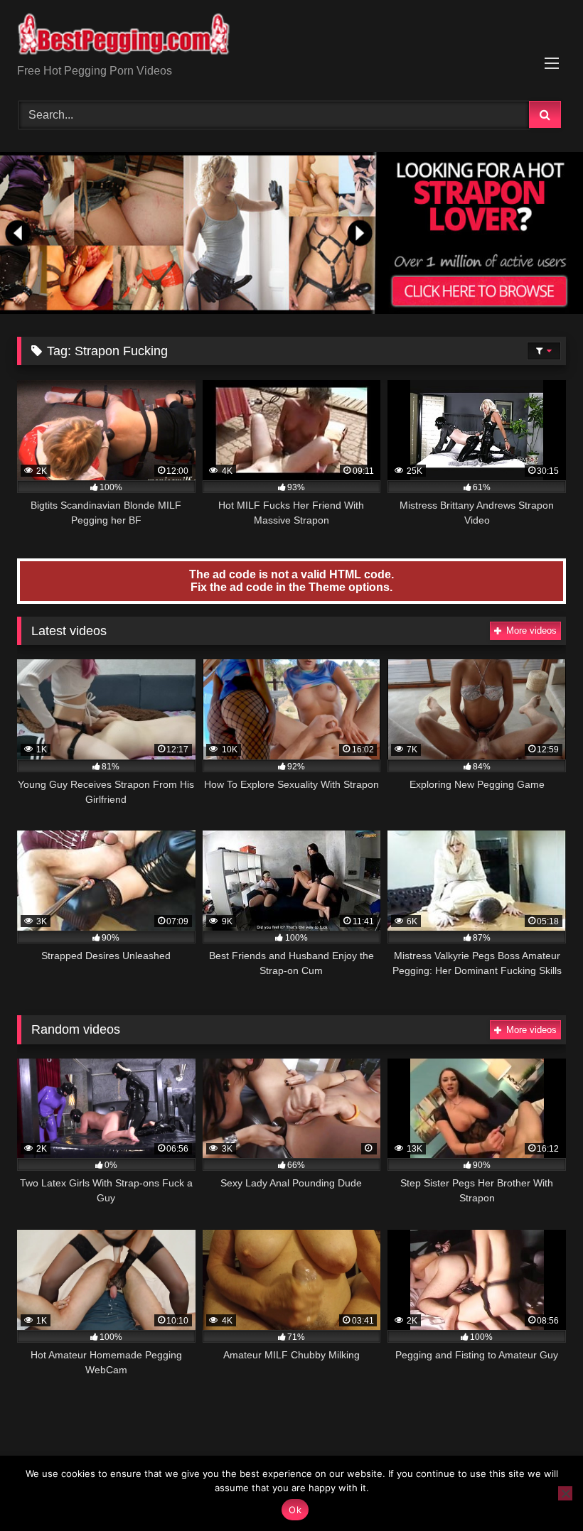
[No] (565, 1493)
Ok (295, 1509)
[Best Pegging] (291, 37)
